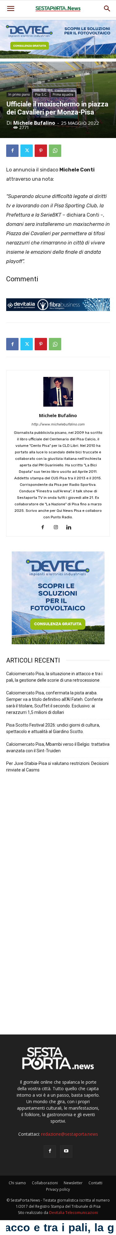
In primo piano (19, 94)
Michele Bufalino (34, 122)
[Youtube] (66, 1151)
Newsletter (73, 1182)
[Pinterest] (41, 151)
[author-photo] (58, 406)
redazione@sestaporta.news (69, 1134)
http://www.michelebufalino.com (58, 424)
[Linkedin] (71, 527)
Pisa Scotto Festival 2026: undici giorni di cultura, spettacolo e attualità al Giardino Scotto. (53, 728)
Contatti (95, 1182)
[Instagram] (58, 527)
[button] (107, 8)
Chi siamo (17, 1182)
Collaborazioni (45, 1182)
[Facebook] (12, 151)
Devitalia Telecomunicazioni (73, 1212)
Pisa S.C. (41, 94)
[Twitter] (26, 151)
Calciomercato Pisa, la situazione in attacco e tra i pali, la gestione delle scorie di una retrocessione (54, 677)
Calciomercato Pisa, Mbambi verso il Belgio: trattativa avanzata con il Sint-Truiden (58, 747)
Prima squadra (63, 94)
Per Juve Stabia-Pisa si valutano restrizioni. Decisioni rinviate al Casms (57, 766)
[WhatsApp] (55, 151)
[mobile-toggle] (10, 8)
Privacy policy (58, 1189)
